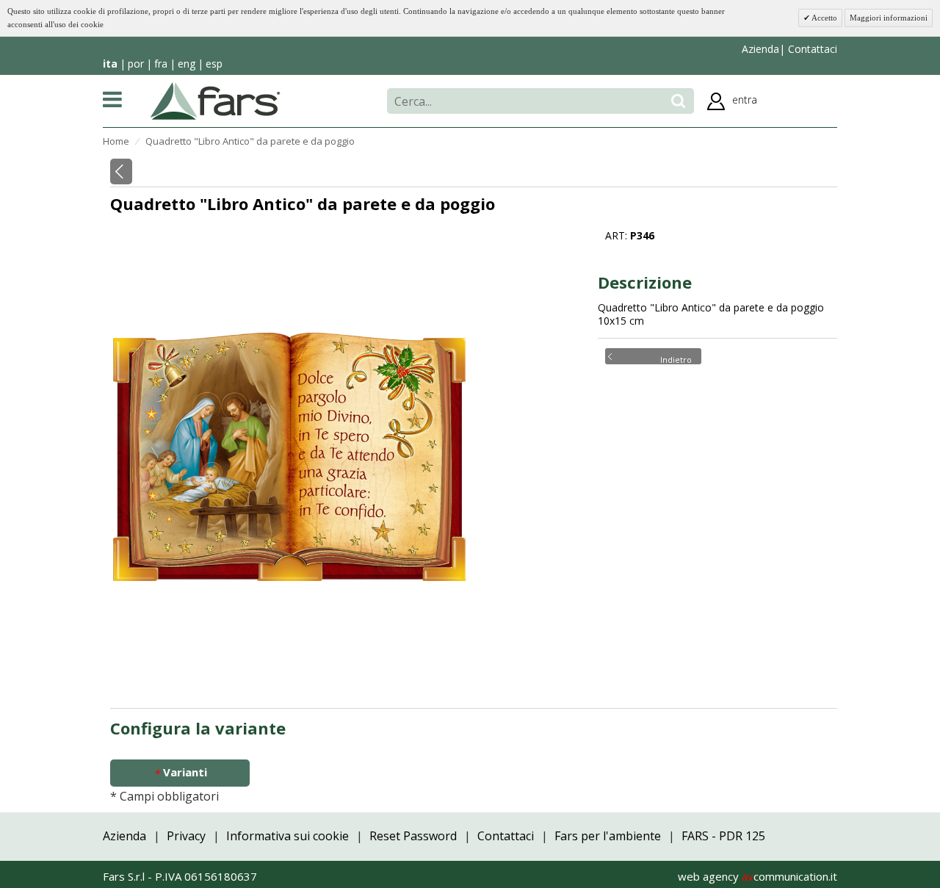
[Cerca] (678, 101)
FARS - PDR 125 (723, 836)
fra (160, 64)
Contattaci (811, 49)
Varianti (180, 772)
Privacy (186, 836)
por (136, 64)
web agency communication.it (757, 876)
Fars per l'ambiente (607, 836)
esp (214, 64)
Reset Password (413, 836)
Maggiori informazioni (889, 17)
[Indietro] (121, 171)
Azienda (760, 49)
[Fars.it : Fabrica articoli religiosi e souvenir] (216, 100)
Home (116, 141)
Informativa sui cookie (287, 836)
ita (110, 64)
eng (186, 64)
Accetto (823, 17)
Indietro (676, 358)
